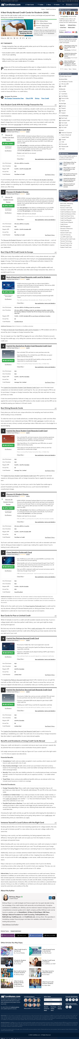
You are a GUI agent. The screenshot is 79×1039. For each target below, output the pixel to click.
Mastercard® (64, 146)
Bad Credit (64, 118)
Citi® (62, 142)
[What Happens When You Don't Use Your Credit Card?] (61, 165)
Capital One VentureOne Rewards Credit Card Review (70, 55)
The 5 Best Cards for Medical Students (48, 971)
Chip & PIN (29, 98)
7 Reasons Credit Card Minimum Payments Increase (69, 185)
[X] (74, 1)
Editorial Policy (72, 25)
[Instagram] (70, 1)
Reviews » (75, 68)
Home (43, 9)
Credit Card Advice (51, 9)
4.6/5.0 (28, 348)
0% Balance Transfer (67, 81)
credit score (48, 815)
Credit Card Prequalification (67, 218)
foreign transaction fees (30, 111)
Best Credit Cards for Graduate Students (20, 971)
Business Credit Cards (66, 207)
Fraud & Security (64, 230)
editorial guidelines (15, 1007)
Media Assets (71, 27)
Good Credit (64, 125)
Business (63, 106)
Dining (37, 98)
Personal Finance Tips (66, 243)
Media (45, 1010)
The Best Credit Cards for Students (48, 961)
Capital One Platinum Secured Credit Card (22, 638)
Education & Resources (66, 228)
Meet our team (27, 1008)
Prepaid (63, 108)
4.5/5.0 (27, 131)
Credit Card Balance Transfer (68, 212)
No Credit (63, 127)
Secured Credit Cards (66, 245)
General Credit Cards (66, 232)
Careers (52, 1008)
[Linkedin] (76, 1)
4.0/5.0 (28, 194)
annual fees (17, 124)
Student (63, 113)
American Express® (66, 132)
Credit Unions (64, 224)
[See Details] (8, 361)
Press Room (53, 1007)
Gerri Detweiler (67, 50)
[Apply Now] (8, 144)
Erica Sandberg (67, 57)
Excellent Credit (65, 120)
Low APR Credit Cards (66, 237)
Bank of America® (66, 135)
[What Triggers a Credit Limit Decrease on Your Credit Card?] (61, 170)
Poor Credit (45, 98)
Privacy (59, 1007)
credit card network (11, 799)
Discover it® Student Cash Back (18, 129)
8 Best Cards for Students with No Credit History (19, 982)
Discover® (64, 144)
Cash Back (64, 94)
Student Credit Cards (16, 931)
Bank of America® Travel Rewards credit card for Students (28, 277)
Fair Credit (64, 123)
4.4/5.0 (27, 279)
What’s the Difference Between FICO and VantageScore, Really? (70, 62)
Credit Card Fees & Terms (67, 216)
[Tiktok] (77, 1)
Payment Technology (66, 241)
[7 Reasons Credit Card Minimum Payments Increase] (61, 186)
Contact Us (46, 1008)
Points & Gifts (65, 98)
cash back (40, 421)
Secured (63, 110)
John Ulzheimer (67, 65)
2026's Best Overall (66, 76)
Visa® (62, 149)
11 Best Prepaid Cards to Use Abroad (48, 950)
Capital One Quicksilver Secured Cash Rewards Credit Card (29, 689)
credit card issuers (36, 628)
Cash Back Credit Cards (66, 210)
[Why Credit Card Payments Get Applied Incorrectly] (61, 176)
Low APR (63, 86)
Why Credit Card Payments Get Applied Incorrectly (70, 174)
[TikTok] (76, 999)
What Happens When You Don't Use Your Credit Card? (70, 47)
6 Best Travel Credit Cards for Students (47, 982)
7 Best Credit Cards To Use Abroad (20, 950)
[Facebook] (72, 1)
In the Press (63, 27)
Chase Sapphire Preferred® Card (19, 552)
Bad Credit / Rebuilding (66, 203)
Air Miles (63, 91)
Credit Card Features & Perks (68, 214)
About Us (62, 25)
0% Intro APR (65, 84)
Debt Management (65, 226)
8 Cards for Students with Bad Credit (20, 961)
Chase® (63, 139)
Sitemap (60, 1008)
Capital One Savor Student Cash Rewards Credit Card (26, 430)
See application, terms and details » (45, 159)
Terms (52, 1010)
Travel (63, 100)
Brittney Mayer (15, 896)
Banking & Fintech (65, 205)
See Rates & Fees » (50, 174)
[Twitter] (67, 999)
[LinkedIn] (67, 1007)
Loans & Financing (65, 235)
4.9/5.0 (28, 554)
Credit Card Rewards (65, 220)
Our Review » (8, 150)
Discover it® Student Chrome (17, 192)
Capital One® (65, 137)
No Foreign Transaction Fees (14, 98)
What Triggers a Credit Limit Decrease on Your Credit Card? (69, 169)
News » (70, 68)
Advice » (66, 68)
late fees (24, 857)
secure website (8, 147)
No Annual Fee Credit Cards (67, 239)
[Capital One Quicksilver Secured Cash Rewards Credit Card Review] (61, 181)
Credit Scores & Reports (66, 222)
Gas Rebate (64, 96)
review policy (39, 35)
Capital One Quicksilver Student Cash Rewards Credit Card (28, 346)
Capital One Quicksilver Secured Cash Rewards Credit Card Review (69, 180)
